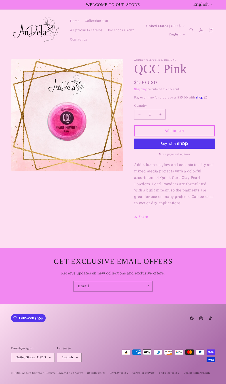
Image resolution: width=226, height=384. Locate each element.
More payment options (174, 154)
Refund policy (96, 372)
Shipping (140, 89)
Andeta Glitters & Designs (39, 373)
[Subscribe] (148, 286)
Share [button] (143, 216)
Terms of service (143, 372)
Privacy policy (119, 372)
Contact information (197, 372)
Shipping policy (169, 372)
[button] (191, 30)
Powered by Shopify (70, 373)
